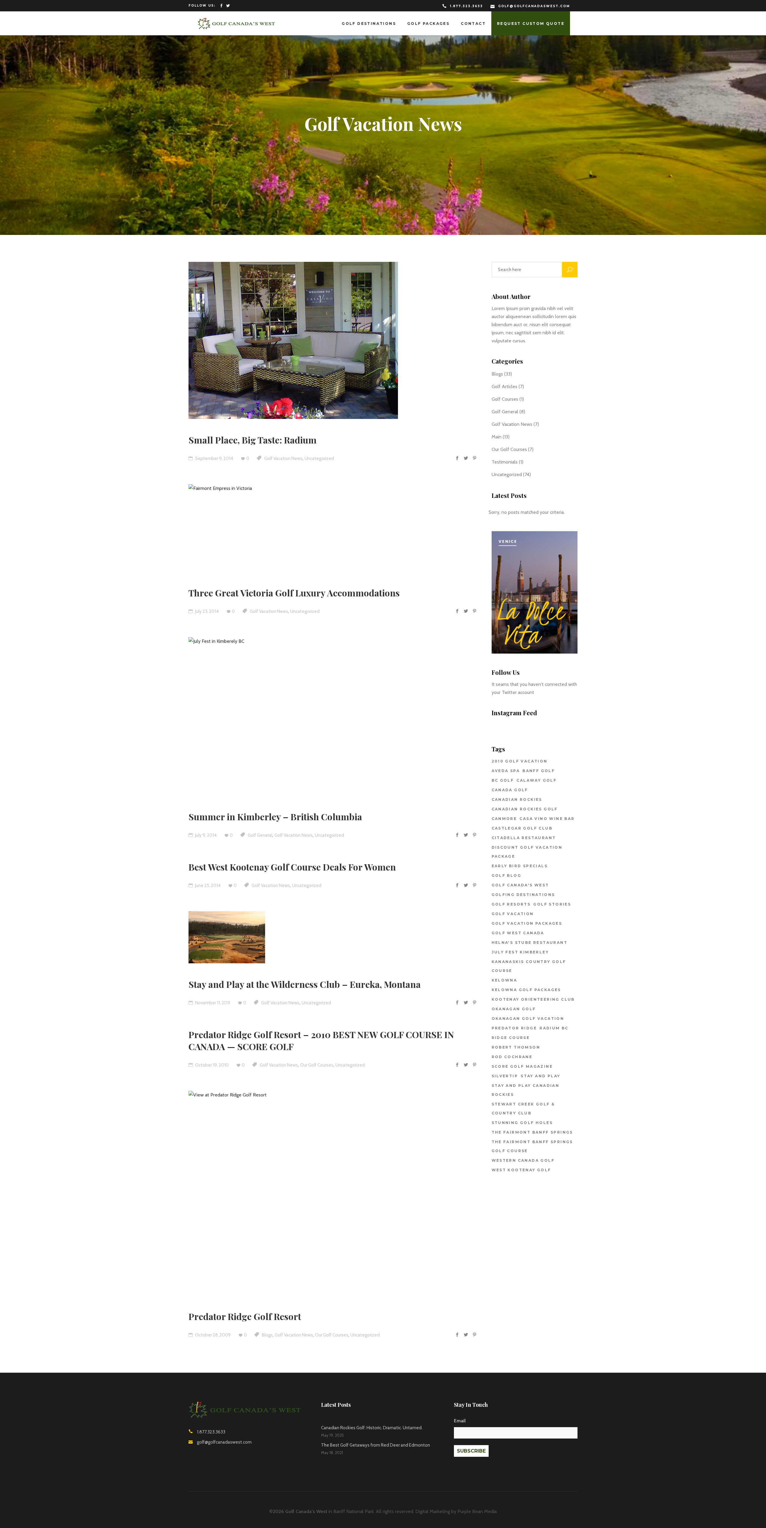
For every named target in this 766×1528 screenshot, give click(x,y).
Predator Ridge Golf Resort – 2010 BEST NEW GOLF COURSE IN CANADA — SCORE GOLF (321, 1040)
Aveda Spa (506, 770)
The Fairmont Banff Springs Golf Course (532, 1146)
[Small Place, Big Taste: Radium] (293, 340)
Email (460, 1421)
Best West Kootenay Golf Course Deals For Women (292, 867)
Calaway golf (536, 780)
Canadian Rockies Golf (525, 809)
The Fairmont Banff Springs (532, 1132)
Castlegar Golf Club (522, 828)
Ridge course (511, 1037)
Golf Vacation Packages (527, 923)
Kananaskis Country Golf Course (529, 966)
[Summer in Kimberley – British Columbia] (308, 716)
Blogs (267, 1335)
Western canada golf (523, 1160)
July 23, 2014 (206, 611)
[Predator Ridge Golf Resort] (325, 1193)
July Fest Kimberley (520, 952)
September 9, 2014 (213, 458)
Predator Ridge (514, 1028)
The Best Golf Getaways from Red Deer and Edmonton (375, 1445)
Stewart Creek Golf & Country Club (523, 1108)
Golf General (260, 835)
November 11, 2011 (212, 1002)
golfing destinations (523, 894)
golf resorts (511, 904)
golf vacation (513, 914)
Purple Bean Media (477, 1511)
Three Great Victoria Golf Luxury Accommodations (294, 593)
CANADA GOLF (510, 790)
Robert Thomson (516, 1047)
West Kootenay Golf (521, 1170)
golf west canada (518, 933)
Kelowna (504, 980)
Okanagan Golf (514, 1009)
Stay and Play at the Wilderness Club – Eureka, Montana (305, 984)
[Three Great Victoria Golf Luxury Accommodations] (304, 528)
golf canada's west (520, 885)
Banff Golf (538, 770)
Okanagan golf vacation (528, 1018)
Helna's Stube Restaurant (530, 942)
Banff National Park (353, 1511)
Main (496, 437)
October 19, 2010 (211, 1065)
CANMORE (504, 818)
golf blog (507, 875)
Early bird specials (520, 866)
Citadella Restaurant (524, 838)
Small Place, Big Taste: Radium (253, 440)
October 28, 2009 (212, 1335)
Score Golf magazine (522, 1066)
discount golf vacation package (527, 852)
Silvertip (505, 1076)
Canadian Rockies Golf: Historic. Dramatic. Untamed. (371, 1427)
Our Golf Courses (316, 1065)
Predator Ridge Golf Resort (245, 1316)
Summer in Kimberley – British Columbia (275, 817)
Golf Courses (505, 399)
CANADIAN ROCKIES (517, 799)
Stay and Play (540, 1076)
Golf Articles (504, 386)
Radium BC (554, 1028)
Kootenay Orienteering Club (533, 999)
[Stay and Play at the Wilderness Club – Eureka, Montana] (227, 937)
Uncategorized (319, 458)
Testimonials (505, 462)
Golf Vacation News (283, 458)
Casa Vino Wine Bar (546, 818)
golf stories (552, 904)
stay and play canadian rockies (526, 1090)
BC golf (503, 780)
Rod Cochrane (512, 1057)
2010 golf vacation (520, 761)
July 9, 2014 (205, 835)
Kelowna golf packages (526, 990)
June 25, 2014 (207, 885)
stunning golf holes (522, 1122)
